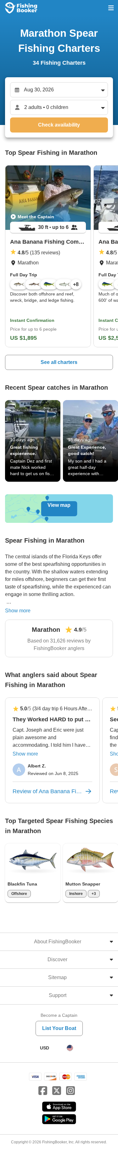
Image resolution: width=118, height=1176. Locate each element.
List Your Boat (59, 1028)
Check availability (59, 124)
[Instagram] (70, 1091)
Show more (18, 610)
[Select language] (70, 1048)
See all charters (59, 362)
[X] (56, 1091)
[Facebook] (42, 1091)
